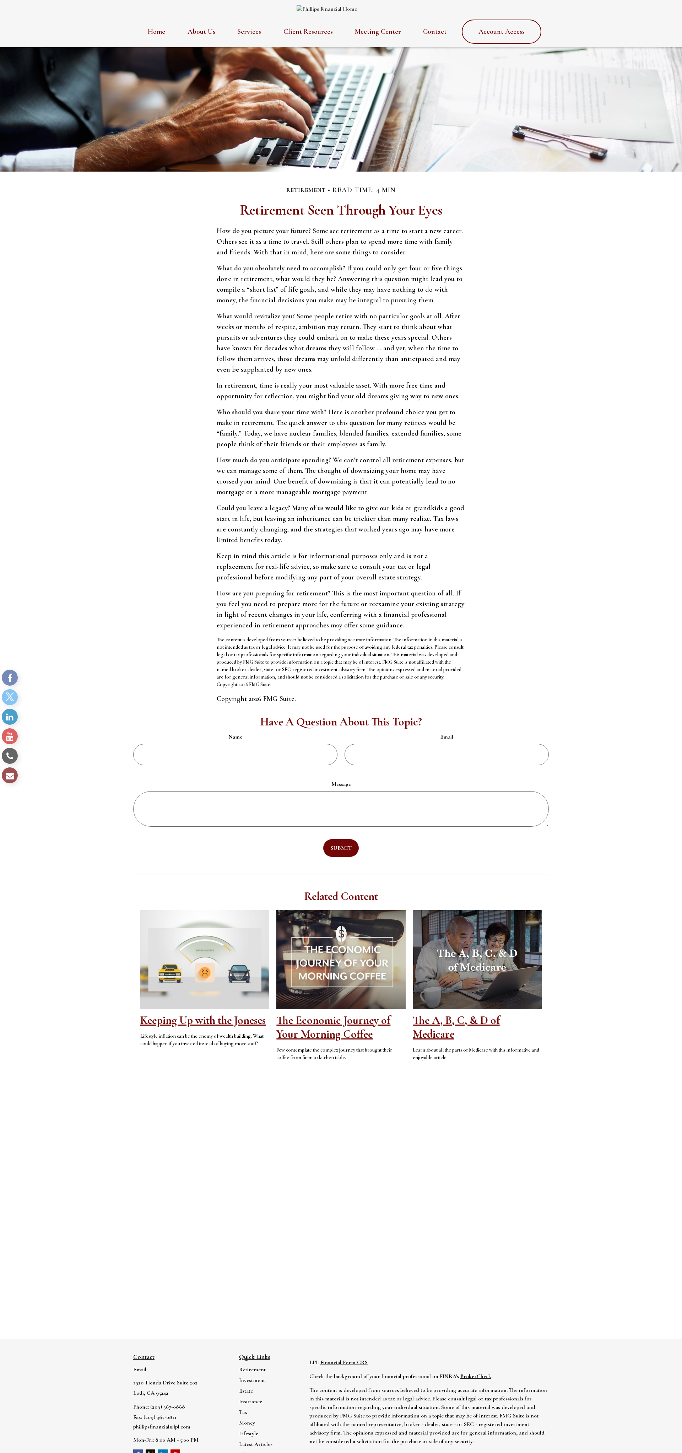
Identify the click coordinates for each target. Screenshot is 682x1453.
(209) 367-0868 (167, 1406)
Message (341, 784)
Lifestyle (248, 1433)
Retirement (252, 1369)
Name (235, 736)
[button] (156, 31)
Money (247, 1422)
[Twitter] (10, 697)
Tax (243, 1412)
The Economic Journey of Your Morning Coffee (333, 1027)
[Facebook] (10, 678)
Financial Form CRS (344, 1362)
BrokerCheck (475, 1376)
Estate (246, 1390)
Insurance (250, 1401)
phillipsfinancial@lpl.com (161, 1426)
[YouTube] (10, 736)
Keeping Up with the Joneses (203, 1020)
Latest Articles (255, 1444)
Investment (252, 1380)
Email (446, 736)
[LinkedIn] (10, 717)
